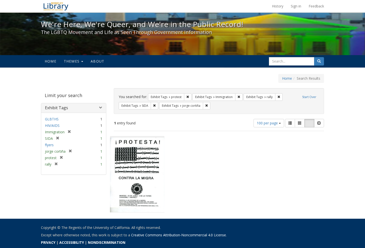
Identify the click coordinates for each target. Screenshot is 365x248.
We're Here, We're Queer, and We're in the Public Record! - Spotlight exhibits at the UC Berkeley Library (55, 6)
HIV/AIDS (52, 125)
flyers (49, 144)
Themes (72, 61)
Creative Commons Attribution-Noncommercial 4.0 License (178, 235)
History (277, 6)
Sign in (296, 6)
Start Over (309, 97)
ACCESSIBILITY (71, 242)
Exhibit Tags (56, 107)
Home (50, 61)
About (97, 61)
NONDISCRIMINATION (106, 242)
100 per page (268, 123)
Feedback (316, 6)
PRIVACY (48, 242)
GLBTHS (52, 119)
